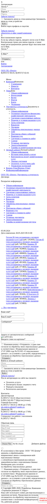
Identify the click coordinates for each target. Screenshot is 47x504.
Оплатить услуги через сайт (23, 163)
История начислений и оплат (23, 154)
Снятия (14, 141)
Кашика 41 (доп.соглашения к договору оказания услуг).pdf (22, 251)
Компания (10, 82)
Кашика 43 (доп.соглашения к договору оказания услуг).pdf (22, 255)
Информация (11, 170)
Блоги (13, 102)
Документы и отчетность (16, 107)
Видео (13, 98)
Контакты (15, 88)
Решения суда (17, 136)
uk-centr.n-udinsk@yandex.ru (13, 407)
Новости (14, 86)
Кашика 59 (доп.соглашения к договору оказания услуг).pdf (22, 287)
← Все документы (9, 307)
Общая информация (19, 93)
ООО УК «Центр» (9, 175)
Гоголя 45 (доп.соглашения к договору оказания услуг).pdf (25, 241)
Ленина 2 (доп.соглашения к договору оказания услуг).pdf (22, 301)
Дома (8, 91)
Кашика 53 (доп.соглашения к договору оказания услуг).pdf (22, 278)
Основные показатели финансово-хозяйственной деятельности (25, 114)
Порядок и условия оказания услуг (26, 120)
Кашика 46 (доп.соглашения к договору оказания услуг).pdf (22, 264)
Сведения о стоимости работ (23, 138)
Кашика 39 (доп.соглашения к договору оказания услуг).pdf (22, 246)
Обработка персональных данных (25, 129)
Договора (15, 127)
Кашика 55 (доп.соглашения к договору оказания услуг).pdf (22, 282)
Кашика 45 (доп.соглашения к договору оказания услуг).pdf (22, 260)
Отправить (6, 483)
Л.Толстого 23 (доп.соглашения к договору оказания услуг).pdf (22, 296)
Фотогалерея (16, 95)
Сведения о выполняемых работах (25, 118)
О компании (16, 84)
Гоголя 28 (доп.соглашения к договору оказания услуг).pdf (22, 238)
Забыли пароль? (8, 16)
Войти (4, 64)
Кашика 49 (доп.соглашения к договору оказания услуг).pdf (22, 269)
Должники (15, 104)
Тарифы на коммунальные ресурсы (26, 148)
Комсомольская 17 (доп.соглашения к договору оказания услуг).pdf (24, 292)
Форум (14, 100)
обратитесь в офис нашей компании (16, 33)
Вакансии (15, 125)
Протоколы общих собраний (23, 134)
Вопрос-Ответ (12, 168)
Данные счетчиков (19, 161)
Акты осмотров (17, 123)
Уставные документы (20, 143)
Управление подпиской (21, 166)
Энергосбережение (19, 145)
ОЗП (13, 132)
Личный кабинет (13, 150)
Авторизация (6, 66)
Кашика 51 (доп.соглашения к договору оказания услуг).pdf (22, 273)
